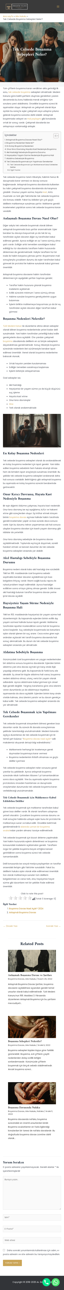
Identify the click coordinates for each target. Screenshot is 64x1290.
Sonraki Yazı (53, 926)
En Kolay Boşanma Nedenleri (20, 146)
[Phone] (46, 1282)
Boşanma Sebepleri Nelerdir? (25, 1041)
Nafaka (40, 1111)
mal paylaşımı (34, 118)
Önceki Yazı (10, 926)
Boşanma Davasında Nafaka (24, 1107)
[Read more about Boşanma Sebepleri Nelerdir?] (32, 1026)
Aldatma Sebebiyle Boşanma (20, 158)
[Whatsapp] (56, 1282)
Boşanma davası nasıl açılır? (37, 738)
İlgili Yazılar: (15, 170)
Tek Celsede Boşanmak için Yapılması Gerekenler (30, 161)
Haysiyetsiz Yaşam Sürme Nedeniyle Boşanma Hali (30, 155)
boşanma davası (17, 517)
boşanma (8, 341)
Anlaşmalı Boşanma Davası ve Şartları (30, 975)
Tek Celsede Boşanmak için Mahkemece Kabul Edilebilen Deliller (34, 166)
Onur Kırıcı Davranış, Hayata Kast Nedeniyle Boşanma (31, 149)
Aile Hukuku (30, 979)
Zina (11, 404)
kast (45, 192)
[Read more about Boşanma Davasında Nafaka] (32, 1093)
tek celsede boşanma (19, 92)
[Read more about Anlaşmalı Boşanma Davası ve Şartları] (32, 960)
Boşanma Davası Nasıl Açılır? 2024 (26, 908)
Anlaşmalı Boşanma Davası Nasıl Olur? (24, 139)
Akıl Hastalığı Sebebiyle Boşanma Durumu (26, 152)
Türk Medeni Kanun (12, 326)
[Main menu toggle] (58, 7)
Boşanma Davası (16, 979)
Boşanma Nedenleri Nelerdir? (20, 143)
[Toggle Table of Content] (54, 135)
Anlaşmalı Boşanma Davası (22, 912)
